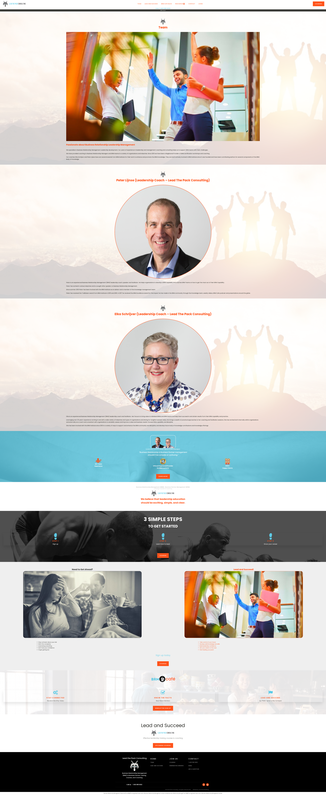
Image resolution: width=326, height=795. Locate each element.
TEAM (152, 762)
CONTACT (191, 4)
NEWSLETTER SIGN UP (163, 708)
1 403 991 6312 (193, 762)
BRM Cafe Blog (166, 4)
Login (200, 4)
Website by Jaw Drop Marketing (201, 789)
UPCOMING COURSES (163, 745)
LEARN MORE (163, 476)
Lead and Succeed (151, 4)
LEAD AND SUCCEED (156, 765)
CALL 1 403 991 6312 (163, 8)
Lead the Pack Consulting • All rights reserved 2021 (178, 789)
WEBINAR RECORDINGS (176, 765)
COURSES (318, 4)
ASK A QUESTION (193, 769)
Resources (179, 4)
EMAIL (190, 765)
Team (139, 4)
